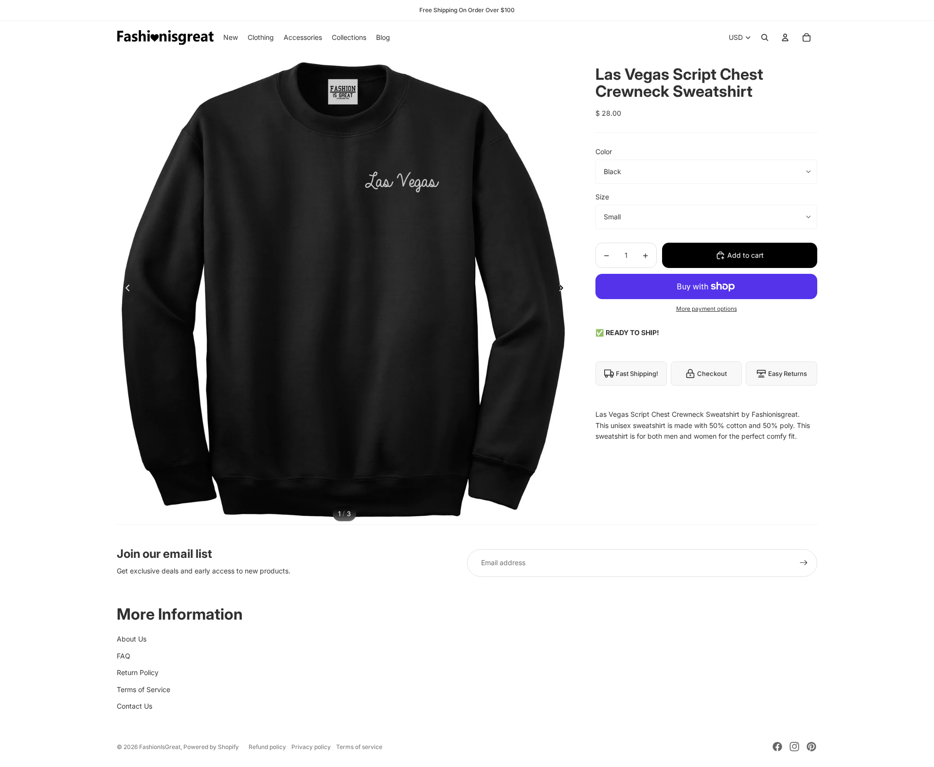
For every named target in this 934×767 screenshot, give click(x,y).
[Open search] (764, 37)
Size (602, 197)
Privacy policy (311, 746)
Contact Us (134, 706)
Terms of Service (143, 689)
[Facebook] (777, 746)
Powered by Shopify (211, 746)
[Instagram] (794, 746)
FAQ (123, 656)
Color (603, 151)
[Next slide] (564, 289)
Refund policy (267, 746)
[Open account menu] (785, 37)
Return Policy (138, 672)
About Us (131, 639)
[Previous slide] (125, 289)
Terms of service (359, 746)
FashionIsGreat (159, 746)
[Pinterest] (811, 746)
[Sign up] (803, 562)
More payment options (706, 308)
